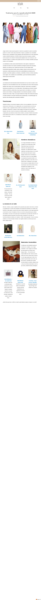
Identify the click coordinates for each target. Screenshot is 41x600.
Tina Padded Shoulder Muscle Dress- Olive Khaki (32, 187)
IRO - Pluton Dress (32, 235)
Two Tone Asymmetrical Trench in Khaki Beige (32, 133)
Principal (14, 16)
